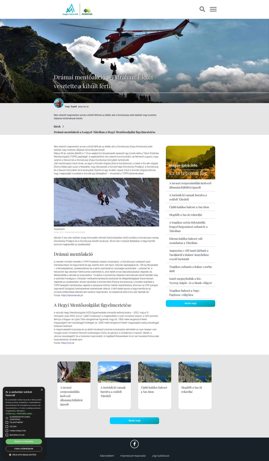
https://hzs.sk (67, 343)
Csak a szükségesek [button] (23, 449)
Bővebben (21, 411)
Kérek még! (190, 303)
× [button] (42, 390)
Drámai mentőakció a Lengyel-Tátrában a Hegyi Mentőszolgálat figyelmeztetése (104, 132)
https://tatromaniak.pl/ (72, 295)
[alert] (24, 422)
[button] (24, 454)
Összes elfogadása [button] (23, 441)
